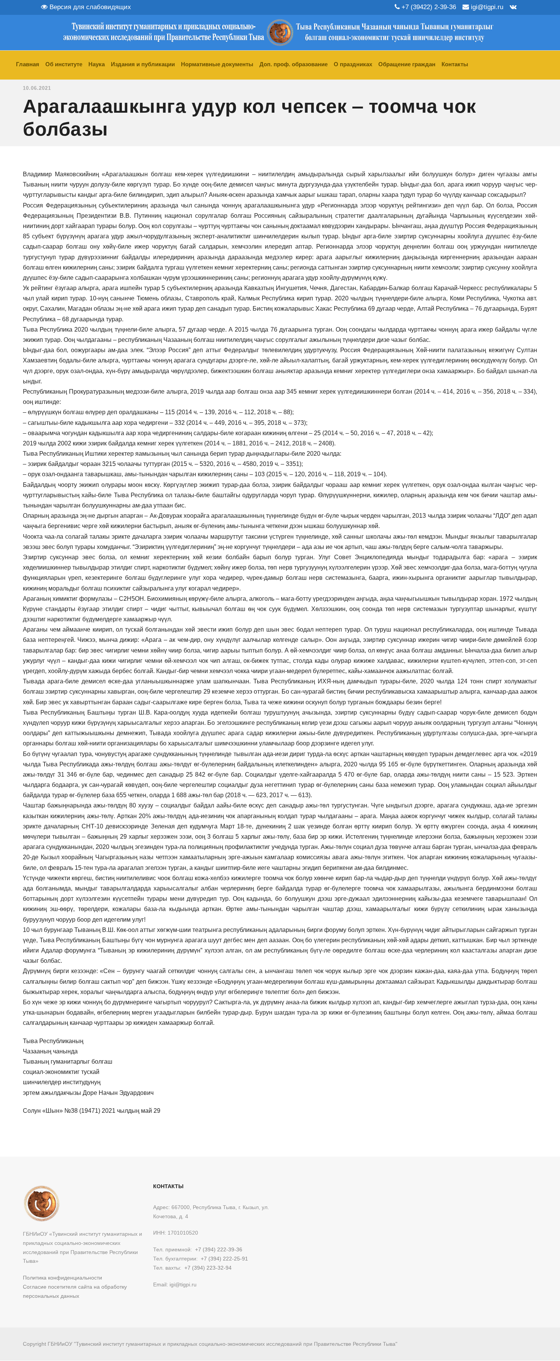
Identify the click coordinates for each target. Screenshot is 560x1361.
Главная (27, 64)
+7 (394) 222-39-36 (218, 1249)
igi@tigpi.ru (486, 7)
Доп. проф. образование (293, 64)
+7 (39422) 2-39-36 (428, 7)
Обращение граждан (406, 64)
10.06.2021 (37, 88)
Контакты (455, 64)
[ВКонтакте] (513, 7)
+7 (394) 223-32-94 (208, 1268)
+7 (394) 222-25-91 (224, 1259)
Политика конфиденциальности (62, 1278)
